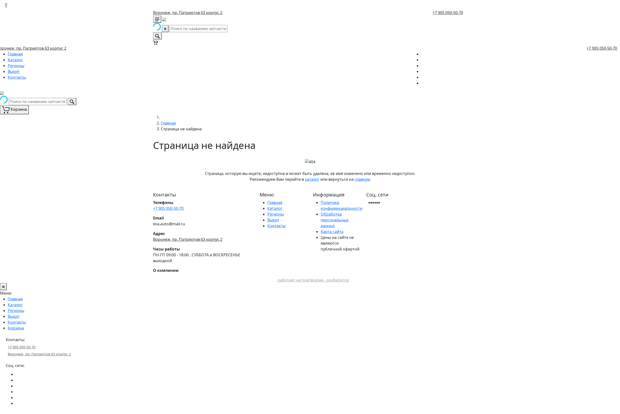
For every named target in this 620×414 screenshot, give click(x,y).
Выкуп (13, 71)
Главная (15, 54)
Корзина (16, 328)
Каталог (15, 59)
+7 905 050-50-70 (448, 12)
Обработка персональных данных (335, 219)
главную (362, 179)
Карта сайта (332, 231)
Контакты (17, 77)
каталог (312, 179)
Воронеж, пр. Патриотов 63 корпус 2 (187, 12)
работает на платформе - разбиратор (313, 280)
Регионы (16, 65)
